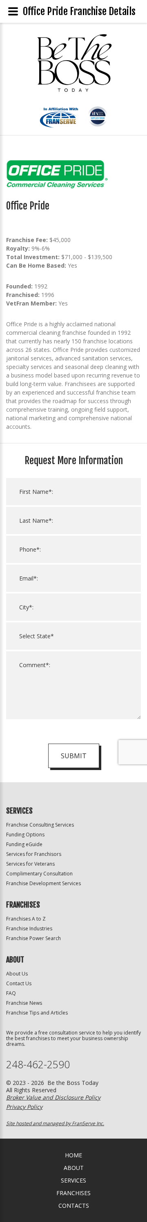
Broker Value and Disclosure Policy (53, 1097)
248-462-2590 (38, 1064)
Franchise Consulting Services (40, 824)
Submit (74, 755)
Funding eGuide (24, 844)
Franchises (73, 1193)
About (74, 1168)
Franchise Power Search (33, 938)
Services (73, 1180)
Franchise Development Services (43, 883)
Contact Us (18, 983)
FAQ (11, 993)
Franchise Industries (29, 928)
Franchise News (24, 1002)
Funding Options (25, 834)
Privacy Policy (24, 1107)
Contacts (73, 1205)
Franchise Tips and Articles (37, 1012)
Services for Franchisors (33, 854)
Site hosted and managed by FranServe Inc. (55, 1123)
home (73, 1155)
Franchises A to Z (26, 918)
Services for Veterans (30, 863)
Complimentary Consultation (39, 873)
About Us (17, 973)
